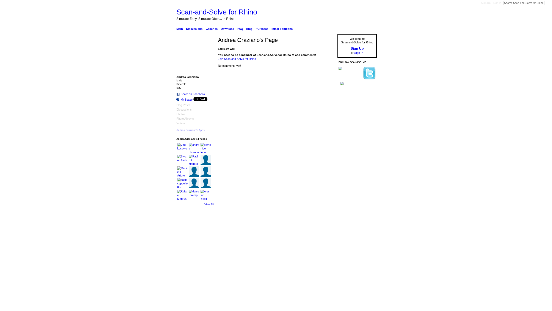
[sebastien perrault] (206, 160)
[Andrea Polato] (206, 171)
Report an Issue (345, 225)
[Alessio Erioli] (206, 195)
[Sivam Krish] (182, 160)
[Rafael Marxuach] (182, 195)
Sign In (497, 3)
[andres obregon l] (194, 148)
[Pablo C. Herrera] (194, 160)
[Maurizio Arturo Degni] (182, 171)
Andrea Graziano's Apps (190, 130)
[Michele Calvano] (194, 183)
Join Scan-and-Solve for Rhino (237, 58)
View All (209, 204)
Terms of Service (367, 225)
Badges (327, 225)
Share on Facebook (193, 94)
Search (548, 3)
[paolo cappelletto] (182, 183)
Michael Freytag (208, 225)
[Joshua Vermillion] (206, 183)
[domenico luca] (206, 148)
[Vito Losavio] (182, 148)
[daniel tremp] (194, 195)
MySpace (187, 99)
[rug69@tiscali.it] (194, 171)
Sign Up (486, 3)
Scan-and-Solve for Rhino (216, 12)
